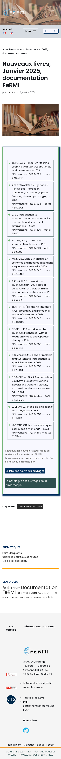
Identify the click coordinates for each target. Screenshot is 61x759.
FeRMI (28, 751)
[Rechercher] (55, 31)
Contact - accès (34, 744)
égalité (48, 597)
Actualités (8, 49)
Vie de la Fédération (14, 560)
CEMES (16, 588)
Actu (7, 588)
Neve (50, 754)
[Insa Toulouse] (11, 688)
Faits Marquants (12, 553)
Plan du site (14, 744)
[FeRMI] (26, 732)
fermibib (11, 92)
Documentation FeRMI (30, 506)
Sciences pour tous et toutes (20, 557)
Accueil (7, 29)
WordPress (39, 754)
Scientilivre (37, 597)
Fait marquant (26, 593)
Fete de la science (45, 593)
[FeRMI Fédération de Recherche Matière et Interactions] (14, 12)
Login (51, 744)
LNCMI (29, 597)
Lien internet (20, 597)
